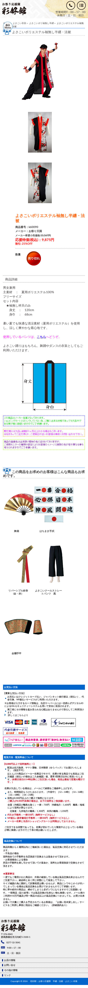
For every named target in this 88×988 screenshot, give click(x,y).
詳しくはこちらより (17, 715)
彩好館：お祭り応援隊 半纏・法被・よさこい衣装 (53, 981)
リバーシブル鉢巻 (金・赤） (19, 592)
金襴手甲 (16, 653)
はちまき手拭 (46, 531)
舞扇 (16, 531)
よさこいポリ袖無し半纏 (41, 23)
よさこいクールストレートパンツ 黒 (48, 592)
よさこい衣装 (19, 23)
